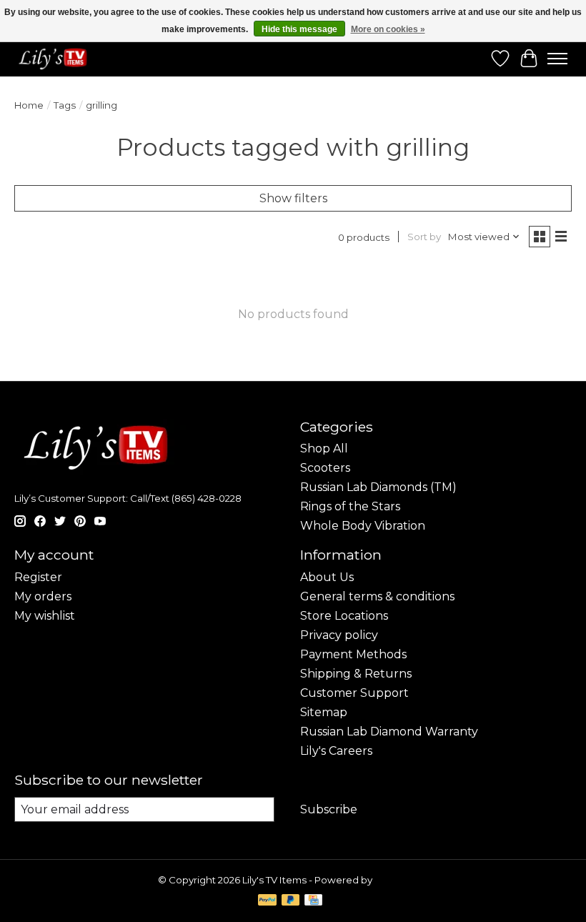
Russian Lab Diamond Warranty (389, 731)
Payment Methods (353, 654)
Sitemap (323, 712)
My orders (42, 596)
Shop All (324, 448)
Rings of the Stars (350, 506)
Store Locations (344, 616)
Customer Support (354, 693)
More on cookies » (388, 29)
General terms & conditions (377, 596)
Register (38, 577)
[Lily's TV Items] (55, 58)
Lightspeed (401, 880)
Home (29, 105)
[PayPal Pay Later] (291, 901)
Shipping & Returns (356, 673)
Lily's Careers (336, 751)
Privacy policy (339, 635)
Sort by (424, 236)
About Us (327, 577)
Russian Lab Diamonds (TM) (378, 487)
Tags (65, 105)
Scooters (325, 468)
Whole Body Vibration (362, 525)
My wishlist (44, 616)
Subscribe (328, 809)
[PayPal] (267, 901)
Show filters (293, 198)
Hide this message (299, 29)
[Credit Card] (313, 901)
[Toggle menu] (557, 58)
